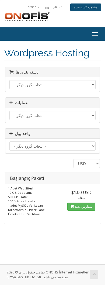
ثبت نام (57, 7)
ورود (46, 7)
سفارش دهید (83, 206)
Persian (31, 7)
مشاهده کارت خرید (85, 7)
